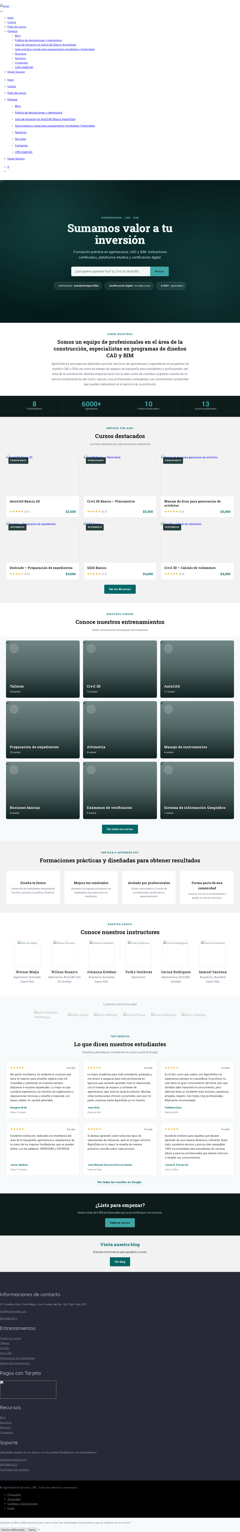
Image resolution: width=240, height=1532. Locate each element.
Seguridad (14, 1499)
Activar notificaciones (13, 1529)
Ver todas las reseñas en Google (119, 1182)
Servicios (20, 58)
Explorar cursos (120, 1222)
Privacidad (14, 1494)
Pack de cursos (17, 26)
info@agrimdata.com (13, 1311)
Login (11, 1508)
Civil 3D (4, 1348)
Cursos (12, 22)
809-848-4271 (8, 1318)
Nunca (32, 1529)
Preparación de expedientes (17, 1358)
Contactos (21, 62)
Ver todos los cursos (120, 829)
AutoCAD (6, 1353)
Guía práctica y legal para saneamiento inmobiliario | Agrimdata (55, 49)
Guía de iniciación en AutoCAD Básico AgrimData (45, 44)
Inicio (11, 17)
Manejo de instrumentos (15, 1363)
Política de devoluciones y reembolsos (38, 40)
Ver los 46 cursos (120, 589)
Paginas (13, 31)
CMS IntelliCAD (24, 67)
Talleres (5, 1343)
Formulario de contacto (14, 1469)
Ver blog (120, 1261)
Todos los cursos (10, 1338)
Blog (18, 35)
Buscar (159, 271)
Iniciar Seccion (16, 71)
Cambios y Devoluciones (23, 1503)
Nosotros (20, 53)
